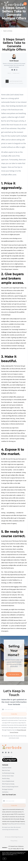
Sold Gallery (5, 792)
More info (15, 854)
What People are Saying (8, 784)
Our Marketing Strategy (8, 773)
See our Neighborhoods (8, 781)
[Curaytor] (9, 761)
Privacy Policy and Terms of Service (16, 824)
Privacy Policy (14, 840)
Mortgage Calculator (7, 789)
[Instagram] (11, 752)
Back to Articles (7, 31)
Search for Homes (6, 767)
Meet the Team (6, 770)
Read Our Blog (5, 778)
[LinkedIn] (5, 752)
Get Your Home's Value (8, 776)
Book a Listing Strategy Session (10, 786)
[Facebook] (3, 752)
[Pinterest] (8, 752)
